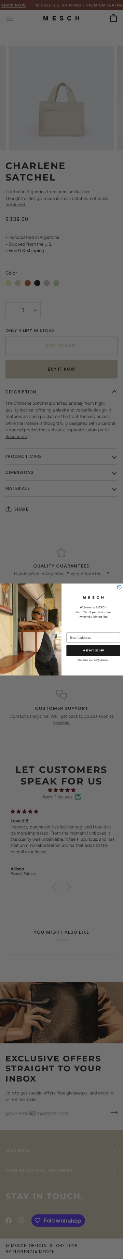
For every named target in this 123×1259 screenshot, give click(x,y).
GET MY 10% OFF (93, 650)
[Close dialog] (119, 587)
